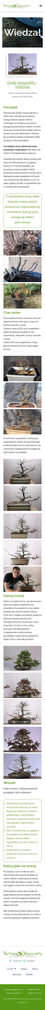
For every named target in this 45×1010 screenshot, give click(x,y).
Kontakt (29, 974)
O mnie (10, 968)
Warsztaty (16, 974)
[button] (41, 6)
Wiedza (24, 968)
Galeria (35, 968)
